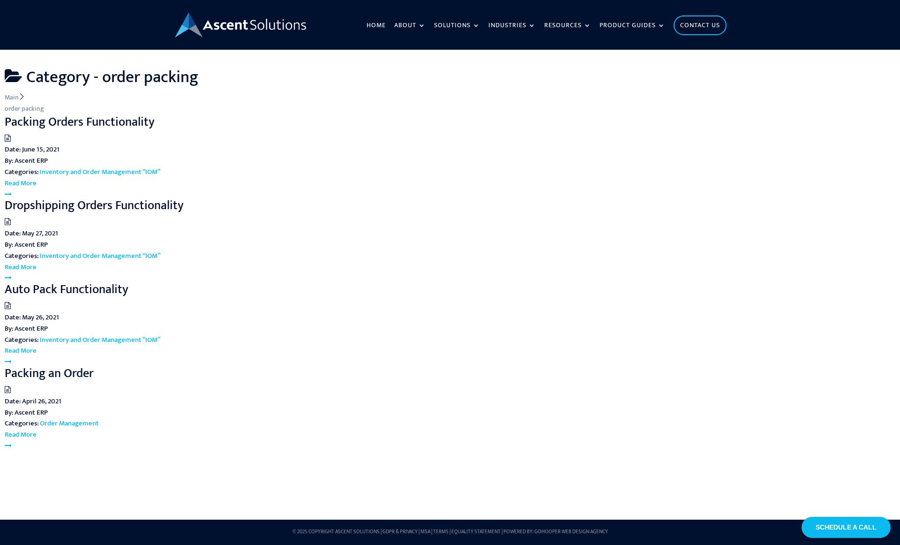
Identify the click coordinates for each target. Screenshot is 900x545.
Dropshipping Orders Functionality (94, 206)
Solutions (452, 26)
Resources (563, 26)
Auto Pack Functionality (66, 290)
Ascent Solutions (357, 532)
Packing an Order (49, 373)
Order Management (69, 423)
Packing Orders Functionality (80, 122)
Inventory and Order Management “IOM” (100, 172)
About (405, 26)
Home (376, 26)
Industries (507, 26)
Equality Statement (476, 532)
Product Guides (628, 26)
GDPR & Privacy (400, 532)
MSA (425, 532)
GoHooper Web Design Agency (571, 532)
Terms (441, 532)
